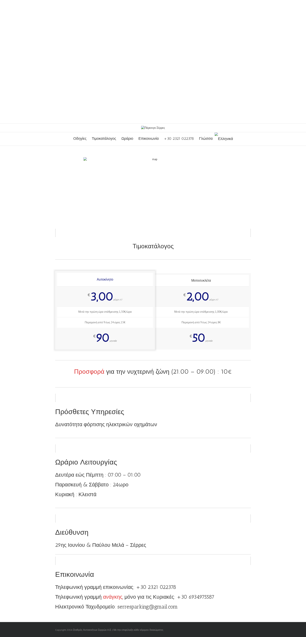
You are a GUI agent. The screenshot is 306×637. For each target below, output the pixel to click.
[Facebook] (223, 630)
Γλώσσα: (207, 138)
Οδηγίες (80, 138)
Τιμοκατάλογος (104, 138)
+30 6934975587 (195, 597)
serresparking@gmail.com (147, 606)
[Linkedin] (243, 630)
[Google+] (236, 630)
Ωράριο (127, 138)
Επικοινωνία (148, 138)
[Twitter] (229, 630)
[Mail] (249, 630)
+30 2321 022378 (179, 138)
